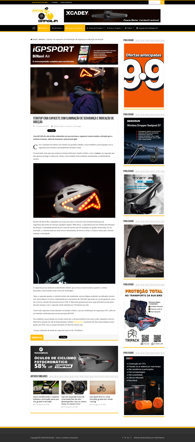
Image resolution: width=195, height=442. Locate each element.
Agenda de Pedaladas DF (148, 28)
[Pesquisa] (162, 2)
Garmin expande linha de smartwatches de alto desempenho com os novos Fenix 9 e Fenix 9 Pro (73, 400)
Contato (55, 2)
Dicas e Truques (115, 28)
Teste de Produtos (96, 28)
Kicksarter (78, 322)
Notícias (44, 28)
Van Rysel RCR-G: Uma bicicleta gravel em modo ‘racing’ (101, 399)
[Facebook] (139, 2)
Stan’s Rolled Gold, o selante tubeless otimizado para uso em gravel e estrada (46, 399)
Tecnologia (77, 126)
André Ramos (159, 438)
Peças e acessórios (75, 28)
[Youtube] (144, 2)
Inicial (34, 39)
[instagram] (147, 2)
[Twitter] (141, 2)
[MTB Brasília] (45, 14)
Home (34, 28)
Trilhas (129, 28)
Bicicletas (58, 28)
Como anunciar (66, 2)
